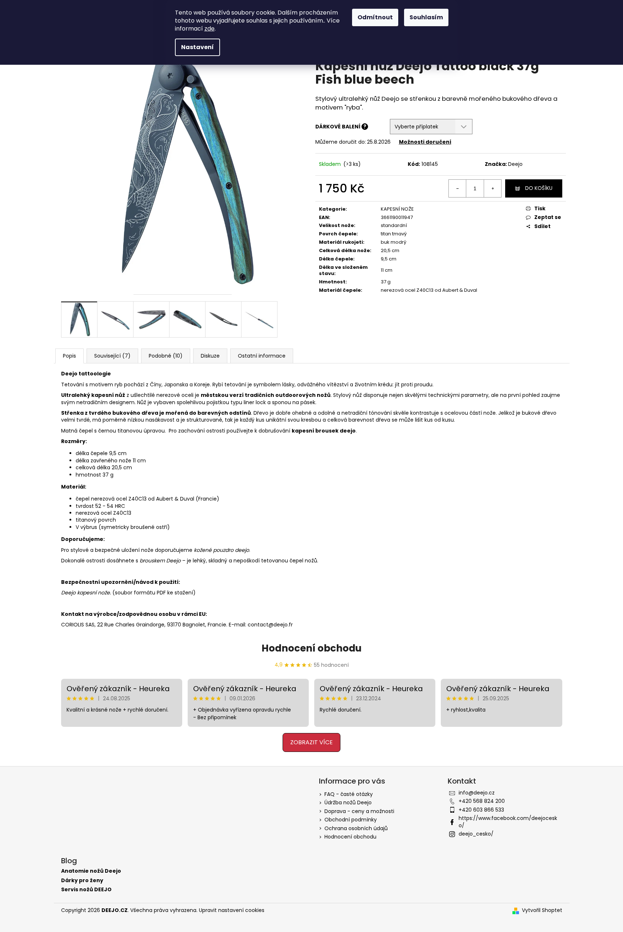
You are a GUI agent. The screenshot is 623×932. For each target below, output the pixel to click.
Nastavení (197, 47)
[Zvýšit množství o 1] (492, 188)
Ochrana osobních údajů (356, 828)
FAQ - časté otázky (348, 794)
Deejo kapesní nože (85, 592)
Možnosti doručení (425, 142)
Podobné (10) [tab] (166, 355)
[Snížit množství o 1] (457, 188)
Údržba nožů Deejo (348, 802)
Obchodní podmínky (350, 819)
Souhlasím (426, 17)
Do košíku (538, 188)
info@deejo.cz (477, 792)
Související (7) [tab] (112, 355)
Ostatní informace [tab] (261, 355)
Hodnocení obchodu (311, 648)
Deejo (515, 164)
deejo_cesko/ (476, 833)
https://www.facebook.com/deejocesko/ (508, 821)
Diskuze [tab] (210, 355)
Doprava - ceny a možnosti (359, 811)
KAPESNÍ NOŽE (397, 209)
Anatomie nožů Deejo (91, 871)
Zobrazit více (311, 742)
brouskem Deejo (160, 560)
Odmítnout (375, 17)
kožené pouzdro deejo (221, 550)
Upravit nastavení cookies (231, 910)
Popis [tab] (69, 355)
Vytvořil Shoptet (542, 910)
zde (209, 28)
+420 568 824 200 (482, 801)
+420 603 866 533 (481, 809)
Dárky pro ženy (82, 880)
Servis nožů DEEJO (86, 889)
